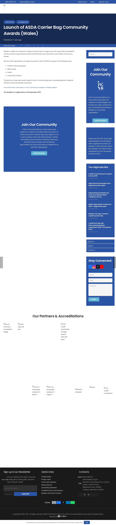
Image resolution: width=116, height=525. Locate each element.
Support (90, 246)
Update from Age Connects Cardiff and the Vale (98, 215)
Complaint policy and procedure (52, 490)
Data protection (46, 485)
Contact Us (91, 250)
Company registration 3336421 (93, 490)
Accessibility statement (49, 488)
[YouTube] (101, 266)
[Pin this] (36, 45)
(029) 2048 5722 (88, 477)
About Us (91, 242)
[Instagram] (94, 266)
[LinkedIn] (92, 495)
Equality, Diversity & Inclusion (51, 493)
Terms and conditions (48, 482)
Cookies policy (46, 477)
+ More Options (8, 494)
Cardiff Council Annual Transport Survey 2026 (100, 175)
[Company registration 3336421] (81, 489)
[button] (103, 1)
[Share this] (23, 45)
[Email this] (19, 45)
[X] (98, 266)
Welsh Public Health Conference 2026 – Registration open (99, 205)
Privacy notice (46, 479)
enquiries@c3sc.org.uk (90, 479)
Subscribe (25, 494)
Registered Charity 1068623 (92, 487)
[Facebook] (90, 266)
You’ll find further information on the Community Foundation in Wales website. (30, 87)
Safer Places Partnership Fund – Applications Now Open (99, 184)
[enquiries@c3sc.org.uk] (81, 479)
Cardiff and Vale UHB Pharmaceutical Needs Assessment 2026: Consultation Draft (99, 226)
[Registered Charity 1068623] (81, 487)
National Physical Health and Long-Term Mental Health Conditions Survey (98, 195)
